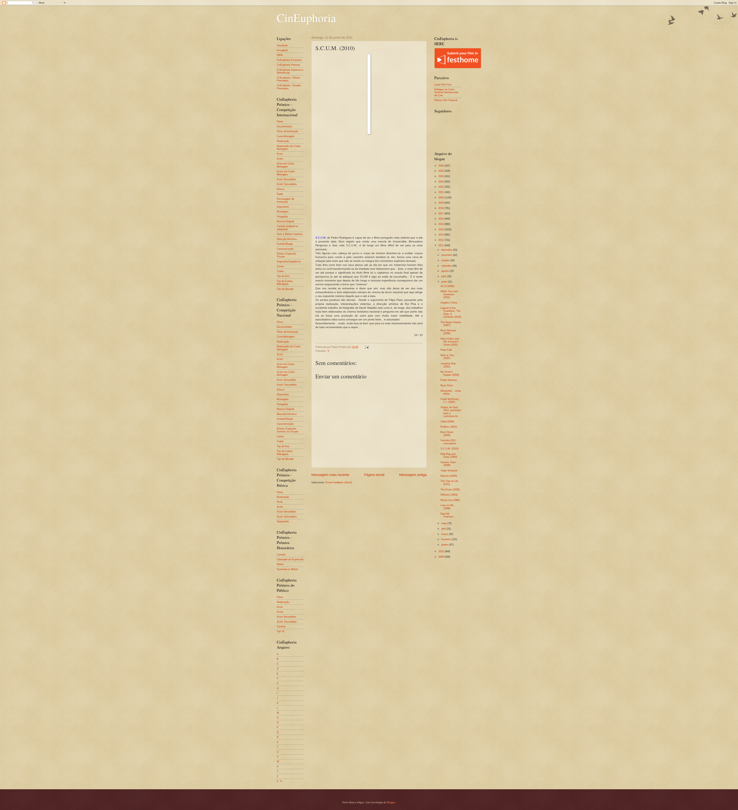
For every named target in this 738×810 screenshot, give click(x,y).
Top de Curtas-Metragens (285, 282)
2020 (441, 197)
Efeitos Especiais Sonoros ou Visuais (287, 430)
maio (444, 523)
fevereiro (446, 539)
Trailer (280, 271)
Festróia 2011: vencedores (448, 442)
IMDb (280, 55)
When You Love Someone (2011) (449, 294)
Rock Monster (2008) (448, 332)
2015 (441, 224)
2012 (441, 240)
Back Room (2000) (447, 433)
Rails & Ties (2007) (447, 357)
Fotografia (282, 216)
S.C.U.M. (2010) (449, 448)
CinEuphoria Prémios (288, 64)
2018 (441, 208)
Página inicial (374, 475)
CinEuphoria (306, 17)
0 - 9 (279, 781)
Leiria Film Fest (443, 84)
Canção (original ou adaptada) (287, 227)
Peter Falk (446, 349)
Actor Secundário (286, 179)
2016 (441, 218)
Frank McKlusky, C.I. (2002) (449, 400)
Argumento (283, 206)
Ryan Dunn (446, 385)
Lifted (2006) (447, 421)
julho (444, 276)
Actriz (280, 158)
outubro (445, 260)
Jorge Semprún (448, 470)
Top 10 (280, 631)
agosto (445, 270)
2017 (441, 213)
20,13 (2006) (447, 286)
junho (444, 281)
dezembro (447, 249)
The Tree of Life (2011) (449, 482)
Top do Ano (283, 276)
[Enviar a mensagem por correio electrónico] (366, 347)
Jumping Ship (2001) (448, 365)
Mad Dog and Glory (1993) (448, 455)
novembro (447, 255)
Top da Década (285, 289)
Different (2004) (449, 494)
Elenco (280, 189)
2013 (441, 234)
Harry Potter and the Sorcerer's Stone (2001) (449, 341)
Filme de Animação (287, 131)
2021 (441, 192)
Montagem (282, 211)
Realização (283, 141)
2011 (441, 245)
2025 (441, 170)
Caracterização (285, 248)
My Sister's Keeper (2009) (449, 373)
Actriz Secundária (287, 184)
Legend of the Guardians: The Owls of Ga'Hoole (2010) (450, 312)
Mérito (280, 564)
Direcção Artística (287, 239)
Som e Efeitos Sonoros (290, 234)
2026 (441, 165)
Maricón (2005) (448, 475)
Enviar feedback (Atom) (339, 482)
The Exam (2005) (450, 489)
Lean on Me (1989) (447, 507)
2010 (441, 551)
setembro (446, 265)
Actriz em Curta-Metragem (286, 173)
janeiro (445, 544)
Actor (280, 153)
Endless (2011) (448, 426)
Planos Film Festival (445, 100)
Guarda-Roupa (285, 243)
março (445, 534)
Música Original (285, 221)
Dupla (280, 193)
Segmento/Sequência (289, 261)
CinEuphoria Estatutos (289, 60)
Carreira (281, 554)
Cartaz (280, 266)
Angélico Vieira (448, 302)
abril (444, 528)
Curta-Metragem (286, 136)
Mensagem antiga (413, 475)
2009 (441, 556)
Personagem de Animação (285, 200)
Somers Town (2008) (448, 464)
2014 (441, 229)
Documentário (284, 126)
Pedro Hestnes (448, 380)
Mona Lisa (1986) (450, 500)
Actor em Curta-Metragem (285, 165)
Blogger (391, 802)
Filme (280, 121)
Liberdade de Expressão (290, 559)
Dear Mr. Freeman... (447, 515)
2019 (441, 202)
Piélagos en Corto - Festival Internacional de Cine (446, 92)
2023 (441, 181)
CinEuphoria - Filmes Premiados (288, 79)
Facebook (282, 45)
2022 (441, 186)
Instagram (282, 50)
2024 (441, 176)
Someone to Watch (287, 569)
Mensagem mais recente (330, 475)
